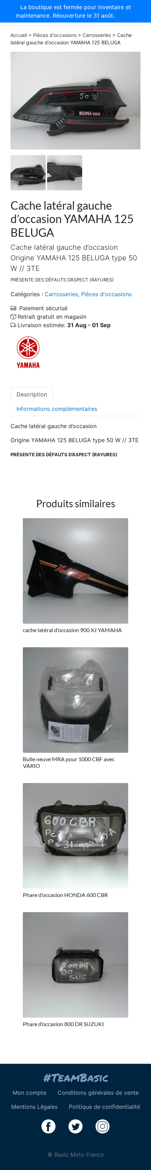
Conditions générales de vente (98, 1092)
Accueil (19, 35)
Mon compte (29, 1092)
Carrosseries (97, 35)
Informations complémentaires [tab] (57, 408)
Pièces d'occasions (55, 35)
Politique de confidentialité (104, 1106)
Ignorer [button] (125, 15)
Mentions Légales (34, 1106)
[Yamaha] (28, 351)
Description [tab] (32, 394)
